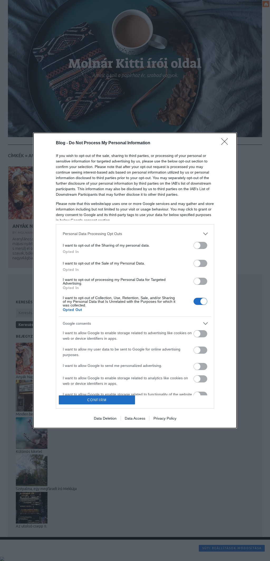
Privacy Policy (164, 418)
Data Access (135, 418)
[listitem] (135, 234)
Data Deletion (105, 418)
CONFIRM (97, 400)
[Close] (226, 143)
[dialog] (135, 280)
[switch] (200, 245)
